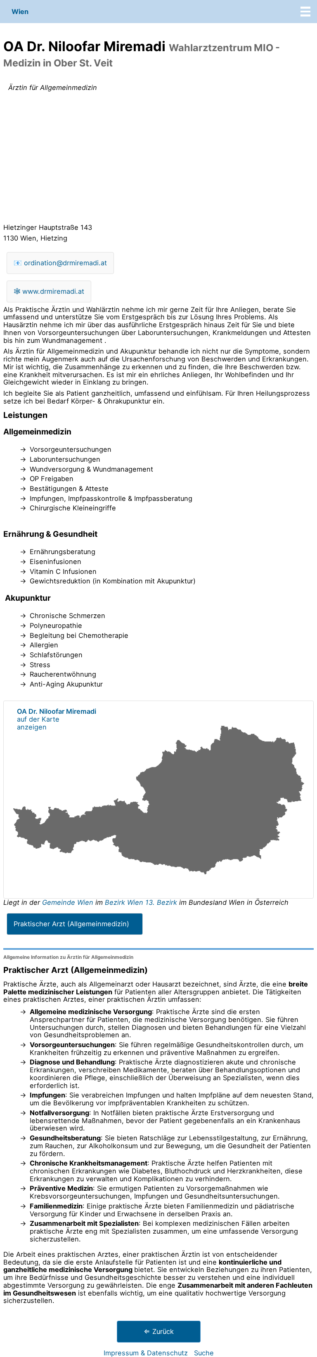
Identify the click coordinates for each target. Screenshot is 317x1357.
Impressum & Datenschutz (146, 1353)
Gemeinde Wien (68, 902)
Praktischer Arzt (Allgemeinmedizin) (71, 924)
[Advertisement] (158, 159)
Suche (204, 1353)
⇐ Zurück (159, 1331)
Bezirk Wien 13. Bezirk (141, 902)
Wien (20, 11)
